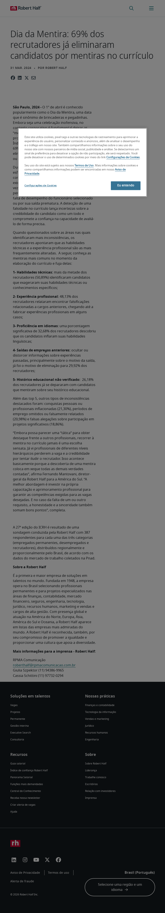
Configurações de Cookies (123, 157)
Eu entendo (125, 185)
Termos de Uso (84, 165)
